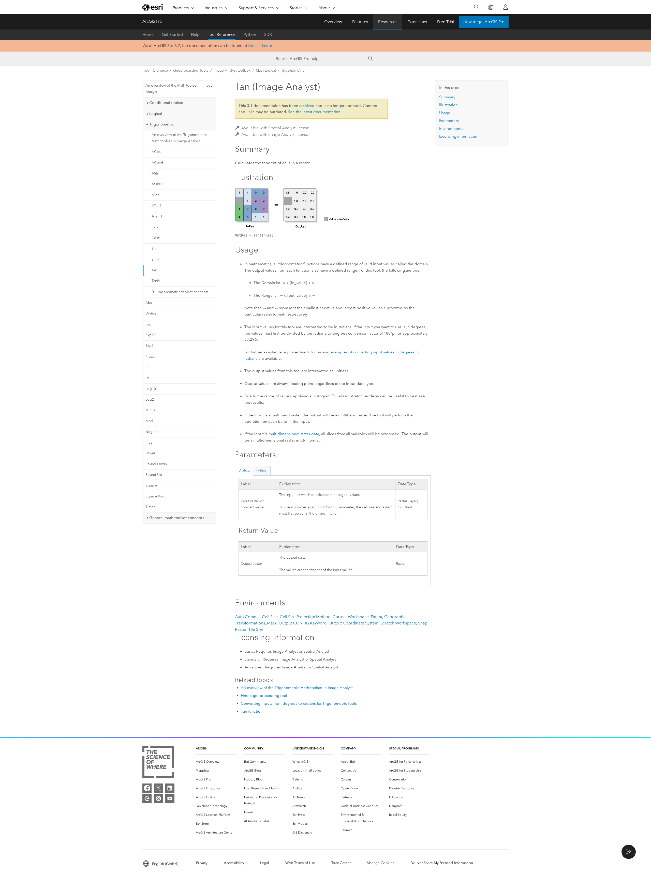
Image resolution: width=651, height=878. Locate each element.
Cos (155, 227)
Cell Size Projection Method (305, 616)
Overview (333, 21)
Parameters (449, 120)
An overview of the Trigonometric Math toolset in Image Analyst (179, 138)
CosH (156, 238)
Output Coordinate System (353, 623)
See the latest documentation (314, 111)
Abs (148, 303)
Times (150, 507)
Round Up (153, 475)
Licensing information (458, 136)
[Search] (476, 7)
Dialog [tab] (244, 470)
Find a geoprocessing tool (264, 695)
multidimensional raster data (294, 434)
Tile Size (255, 629)
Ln (147, 378)
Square (151, 485)
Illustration (448, 105)
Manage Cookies (380, 863)
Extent (376, 616)
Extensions (417, 21)
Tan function (252, 711)
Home (148, 34)
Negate (151, 432)
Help (195, 34)
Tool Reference (221, 34)
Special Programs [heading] (404, 748)
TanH (156, 281)
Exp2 (149, 345)
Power (150, 453)
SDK (268, 34)
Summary (447, 97)
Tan (154, 270)
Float (149, 356)
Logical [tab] (155, 113)
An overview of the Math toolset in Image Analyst (179, 88)
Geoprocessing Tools (190, 70)
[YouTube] (169, 798)
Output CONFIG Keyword (303, 623)
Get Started (172, 34)
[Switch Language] (490, 7)
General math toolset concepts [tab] (176, 517)
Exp (148, 324)
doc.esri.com (260, 45)
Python (250, 34)
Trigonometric (292, 70)
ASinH (157, 184)
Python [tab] (261, 470)
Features (360, 21)
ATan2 (156, 205)
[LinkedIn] (169, 788)
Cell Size (270, 616)
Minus (150, 410)
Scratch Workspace (398, 623)
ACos (156, 152)
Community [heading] (253, 748)
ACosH (157, 163)
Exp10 (150, 335)
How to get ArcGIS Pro (484, 21)
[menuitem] (216, 761)
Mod (149, 421)
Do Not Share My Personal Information (441, 863)
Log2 (149, 399)
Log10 (150, 389)
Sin (154, 248)
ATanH (157, 216)
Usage (444, 113)
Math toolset (266, 70)
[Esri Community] (147, 798)
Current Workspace (351, 616)
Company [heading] (348, 748)
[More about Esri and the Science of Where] (158, 763)
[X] (158, 788)
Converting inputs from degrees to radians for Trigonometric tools (299, 703)
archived (307, 105)
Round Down (156, 464)
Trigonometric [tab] (161, 124)
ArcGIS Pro (152, 21)
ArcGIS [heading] (201, 748)
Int (147, 367)
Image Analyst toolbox (232, 70)
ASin (155, 173)
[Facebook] (147, 788)
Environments (451, 128)
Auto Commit (247, 616)
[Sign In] (505, 7)
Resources (387, 21)
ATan (155, 195)
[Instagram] (158, 798)
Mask (272, 623)
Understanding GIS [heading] (308, 748)
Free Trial (445, 21)
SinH (155, 259)
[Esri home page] (153, 7)
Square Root (155, 496)
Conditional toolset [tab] (166, 102)
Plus (148, 442)
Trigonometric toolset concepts (182, 292)
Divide (150, 313)
